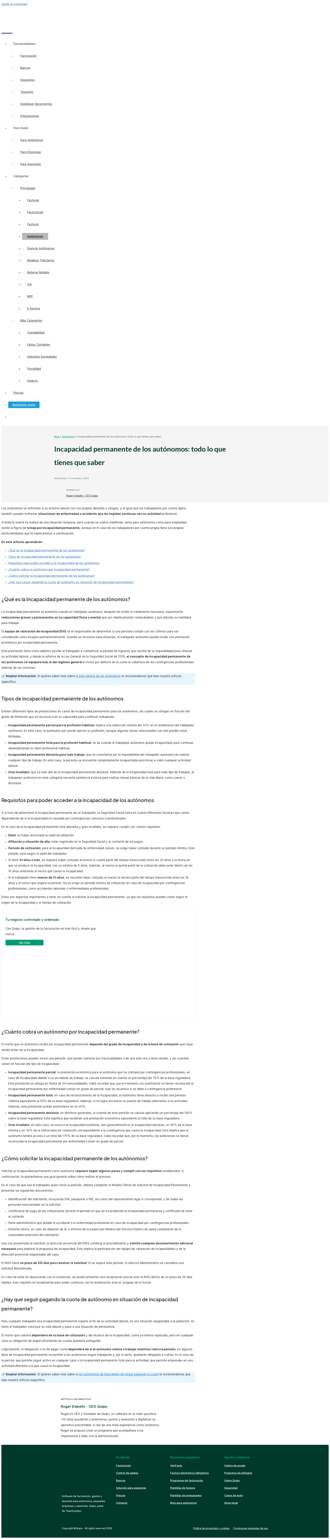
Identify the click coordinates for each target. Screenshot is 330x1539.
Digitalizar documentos (36, 104)
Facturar (33, 224)
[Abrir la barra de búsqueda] (6, 23)
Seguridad (231, 1487)
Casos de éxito (233, 1495)
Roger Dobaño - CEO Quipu (82, 495)
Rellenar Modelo (38, 272)
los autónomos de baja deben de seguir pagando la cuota (118, 1374)
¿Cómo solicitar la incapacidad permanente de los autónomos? (51, 576)
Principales (27, 188)
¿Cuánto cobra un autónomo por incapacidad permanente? (49, 569)
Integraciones (29, 116)
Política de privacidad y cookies (211, 1528)
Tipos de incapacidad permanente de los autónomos (44, 556)
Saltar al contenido (14, 4)
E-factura (33, 308)
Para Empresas (30, 152)
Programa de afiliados (238, 1473)
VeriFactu (176, 1465)
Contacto (121, 1502)
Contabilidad (35, 332)
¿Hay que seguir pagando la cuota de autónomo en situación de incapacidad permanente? (71, 582)
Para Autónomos (31, 140)
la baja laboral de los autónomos (98, 676)
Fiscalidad (34, 368)
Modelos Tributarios (40, 260)
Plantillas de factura (182, 1487)
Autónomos (35, 236)
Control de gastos (127, 1473)
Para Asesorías (30, 164)
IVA (29, 284)
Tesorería (26, 92)
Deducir (32, 380)
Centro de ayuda (234, 1465)
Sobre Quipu (232, 1480)
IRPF (30, 296)
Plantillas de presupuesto (185, 1495)
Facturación (28, 56)
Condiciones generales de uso (250, 1528)
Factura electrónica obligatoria (189, 1473)
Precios (18, 393)
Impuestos (27, 80)
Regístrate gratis (23, 405)
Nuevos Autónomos (40, 248)
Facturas (33, 200)
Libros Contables (38, 344)
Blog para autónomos (183, 1502)
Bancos (25, 68)
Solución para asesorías (131, 1487)
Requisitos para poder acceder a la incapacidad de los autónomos (54, 563)
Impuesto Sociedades (42, 356)
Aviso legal (231, 1502)
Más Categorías (31, 320)
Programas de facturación (186, 1480)
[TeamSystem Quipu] (29, 14)
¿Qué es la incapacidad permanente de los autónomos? (46, 550)
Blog (56, 436)
